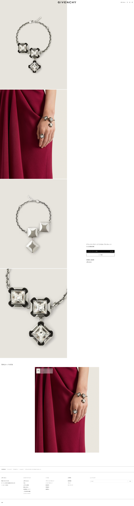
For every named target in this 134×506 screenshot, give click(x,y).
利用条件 (47, 487)
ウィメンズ (9, 469)
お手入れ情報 (26, 485)
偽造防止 (47, 489)
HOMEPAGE (3, 469)
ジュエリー (22, 469)
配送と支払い (26, 487)
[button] (33, 44)
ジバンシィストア (27, 493)
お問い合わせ (123, 2)
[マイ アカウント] (130, 2)
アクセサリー (15, 469)
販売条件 (47, 485)
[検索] (127, 2)
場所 (2, 502)
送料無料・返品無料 (90, 259)
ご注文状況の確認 (27, 491)
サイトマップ (70, 485)
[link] (132, 2)
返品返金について (27, 489)
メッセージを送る (4, 485)
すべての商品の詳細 (90, 246)
